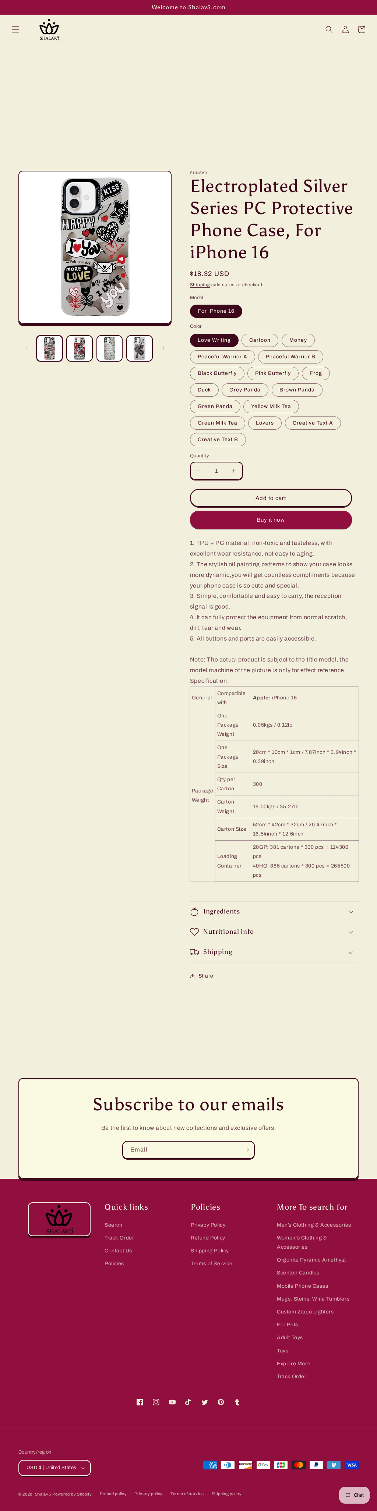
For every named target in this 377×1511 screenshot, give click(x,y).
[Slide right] (163, 348)
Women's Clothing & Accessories (302, 1242)
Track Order (119, 1238)
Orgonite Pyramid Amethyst (311, 1260)
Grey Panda (245, 390)
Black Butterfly (217, 373)
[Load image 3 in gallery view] (109, 348)
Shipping (200, 284)
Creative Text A (313, 423)
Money (298, 340)
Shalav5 (43, 1494)
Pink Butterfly (273, 373)
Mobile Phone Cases (302, 1286)
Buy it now (271, 520)
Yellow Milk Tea (271, 406)
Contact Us (118, 1250)
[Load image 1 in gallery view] (49, 348)
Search (114, 1225)
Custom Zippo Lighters (305, 1312)
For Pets (287, 1324)
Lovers (265, 423)
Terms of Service (212, 1263)
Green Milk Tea (217, 423)
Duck (204, 390)
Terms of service (187, 1494)
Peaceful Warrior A (222, 356)
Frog (316, 373)
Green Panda (215, 406)
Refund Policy (208, 1238)
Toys (282, 1351)
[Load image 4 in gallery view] (139, 348)
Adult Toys (290, 1337)
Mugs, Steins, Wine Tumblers (313, 1299)
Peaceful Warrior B (291, 356)
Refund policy (113, 1494)
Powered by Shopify (72, 1494)
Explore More (293, 1363)
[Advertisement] (188, 102)
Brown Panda (297, 390)
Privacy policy (148, 1494)
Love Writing (214, 340)
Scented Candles (298, 1273)
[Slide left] (26, 348)
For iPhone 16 (216, 311)
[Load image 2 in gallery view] (79, 348)
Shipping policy (227, 1494)
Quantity (199, 455)
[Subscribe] (246, 1150)
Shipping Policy (210, 1250)
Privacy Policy (208, 1225)
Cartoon (260, 340)
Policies (114, 1263)
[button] (15, 29)
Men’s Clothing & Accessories (314, 1225)
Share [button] (206, 976)
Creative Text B (218, 439)
